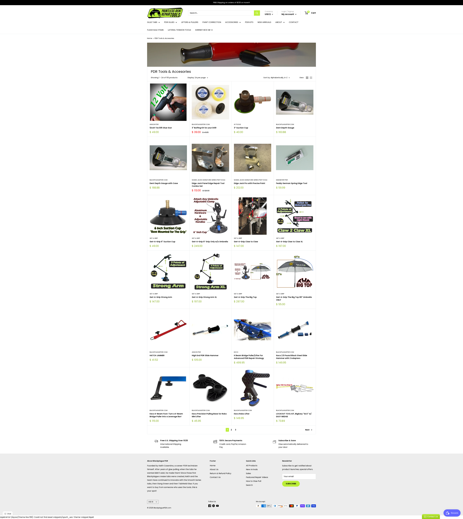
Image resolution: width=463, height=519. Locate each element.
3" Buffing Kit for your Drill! (204, 127)
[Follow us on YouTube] (217, 505)
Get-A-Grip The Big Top (245, 297)
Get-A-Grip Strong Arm (161, 297)
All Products (251, 465)
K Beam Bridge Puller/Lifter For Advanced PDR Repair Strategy (249, 356)
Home (149, 38)
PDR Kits (249, 22)
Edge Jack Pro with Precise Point (249, 183)
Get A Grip (196, 238)
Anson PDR (154, 124)
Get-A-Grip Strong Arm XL (204, 297)
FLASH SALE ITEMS (155, 30)
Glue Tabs (152, 22)
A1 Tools (237, 124)
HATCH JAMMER (157, 355)
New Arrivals (264, 22)
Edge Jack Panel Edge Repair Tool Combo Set (208, 184)
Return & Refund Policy (220, 473)
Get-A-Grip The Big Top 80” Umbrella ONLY (294, 298)
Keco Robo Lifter (241, 414)
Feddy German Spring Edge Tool (291, 183)
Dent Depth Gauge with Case (164, 183)
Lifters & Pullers (189, 22)
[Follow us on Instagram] (213, 505)
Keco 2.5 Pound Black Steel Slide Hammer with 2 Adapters (291, 356)
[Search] (257, 13)
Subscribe (291, 483)
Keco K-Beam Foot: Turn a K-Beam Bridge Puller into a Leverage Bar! (166, 415)
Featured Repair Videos (257, 477)
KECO (236, 352)
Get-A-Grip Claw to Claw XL (289, 241)
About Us (214, 469)
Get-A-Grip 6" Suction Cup (162, 241)
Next (307, 430)
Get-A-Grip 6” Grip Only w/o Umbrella (210, 241)
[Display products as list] (311, 78)
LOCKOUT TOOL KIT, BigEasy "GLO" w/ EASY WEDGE (293, 415)
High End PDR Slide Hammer (205, 355)
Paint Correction (211, 22)
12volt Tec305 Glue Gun (161, 127)
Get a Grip (154, 238)
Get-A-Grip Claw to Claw (246, 241)
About (278, 22)
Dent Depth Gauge (285, 127)
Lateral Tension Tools (179, 30)
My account (288, 14)
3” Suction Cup (241, 127)
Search (249, 485)
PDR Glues (169, 22)
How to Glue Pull (253, 481)
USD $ (150, 502)
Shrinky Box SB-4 (204, 30)
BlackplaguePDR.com (201, 124)
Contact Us (215, 477)
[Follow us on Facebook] (209, 505)
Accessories (231, 22)
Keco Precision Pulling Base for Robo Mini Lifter (209, 415)
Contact (293, 22)
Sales (248, 473)
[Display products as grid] (307, 78)
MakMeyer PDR (282, 180)
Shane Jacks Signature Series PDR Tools (208, 180)
